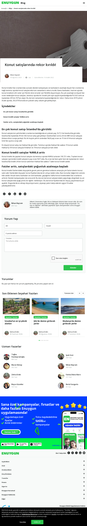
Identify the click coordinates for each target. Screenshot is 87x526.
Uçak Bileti (5, 462)
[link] (25, 195)
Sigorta (4, 486)
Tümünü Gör (69, 293)
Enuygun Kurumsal (8, 491)
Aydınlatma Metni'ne (29, 514)
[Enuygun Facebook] (68, 453)
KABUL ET (37, 522)
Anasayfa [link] (4, 8)
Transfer (5, 478)
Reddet (54, 514)
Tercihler (23, 522)
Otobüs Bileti (6, 470)
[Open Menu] (84, 3)
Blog (23, 3)
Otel (3, 466)
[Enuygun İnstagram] (72, 453)
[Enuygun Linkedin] (80, 453)
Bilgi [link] (10, 8)
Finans (4, 482)
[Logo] (10, 3)
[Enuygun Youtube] (84, 453)
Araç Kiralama (6, 474)
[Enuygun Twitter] (76, 453)
